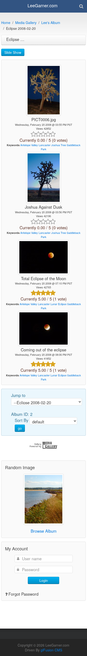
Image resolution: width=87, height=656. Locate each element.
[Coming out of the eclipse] (43, 328)
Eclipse (62, 304)
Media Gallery (25, 22)
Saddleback (73, 145)
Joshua (55, 145)
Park (43, 149)
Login (43, 580)
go (20, 428)
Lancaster (45, 145)
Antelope (25, 145)
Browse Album (44, 531)
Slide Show (12, 52)
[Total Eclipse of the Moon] (43, 257)
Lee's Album (50, 22)
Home (5, 22)
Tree (63, 145)
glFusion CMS (51, 650)
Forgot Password (23, 594)
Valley (34, 145)
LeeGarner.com (43, 5)
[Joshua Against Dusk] (43, 177)
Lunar (54, 304)
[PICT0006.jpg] (43, 90)
